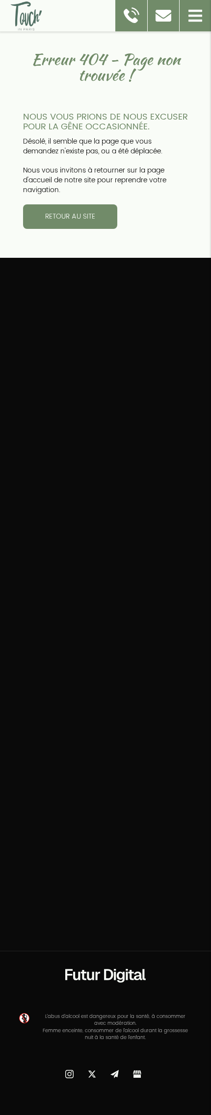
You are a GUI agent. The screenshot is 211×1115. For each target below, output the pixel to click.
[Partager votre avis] (137, 1070)
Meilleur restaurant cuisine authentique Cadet (105, 944)
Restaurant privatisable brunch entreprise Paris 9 (105, 963)
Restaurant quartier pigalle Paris (133, 930)
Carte (19, 404)
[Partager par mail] (114, 1070)
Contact (23, 448)
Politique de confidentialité (55, 477)
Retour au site (70, 216)
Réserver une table (42, 419)
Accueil (22, 375)
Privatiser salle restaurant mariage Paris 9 (85, 940)
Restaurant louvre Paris (50, 921)
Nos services (31, 433)
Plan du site (30, 492)
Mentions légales (39, 463)
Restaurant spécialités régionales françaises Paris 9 (105, 954)
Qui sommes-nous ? (46, 389)
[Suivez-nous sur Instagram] (69, 1070)
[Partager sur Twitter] (92, 1070)
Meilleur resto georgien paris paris (121, 912)
